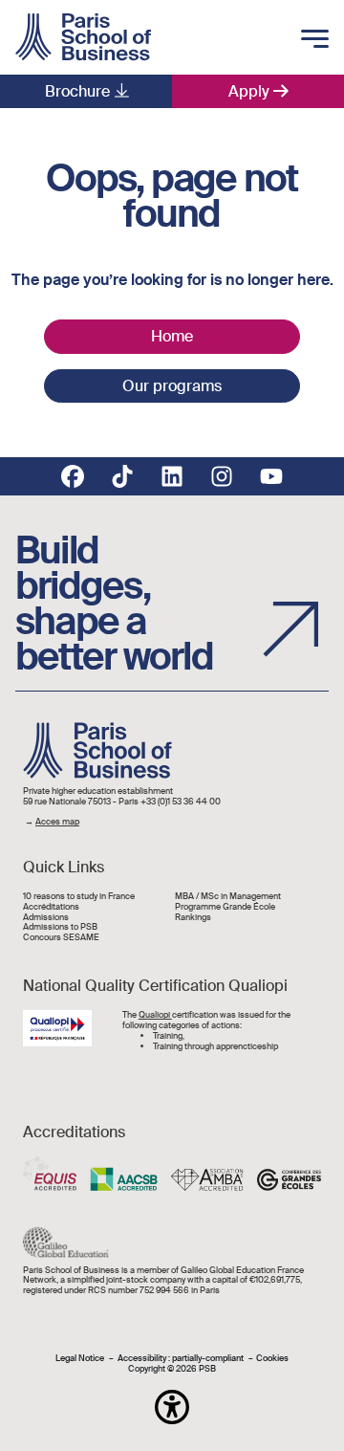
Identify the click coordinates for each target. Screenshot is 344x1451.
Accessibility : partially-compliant (181, 1358)
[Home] (83, 37)
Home (172, 336)
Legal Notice (79, 1358)
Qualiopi (155, 1015)
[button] (172, 1407)
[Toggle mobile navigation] (315, 41)
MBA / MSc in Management (228, 896)
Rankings (193, 917)
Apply (248, 91)
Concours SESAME (61, 938)
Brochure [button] (77, 91)
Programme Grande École (225, 907)
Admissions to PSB (60, 927)
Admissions (46, 917)
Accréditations (51, 907)
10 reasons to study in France (79, 896)
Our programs (172, 386)
